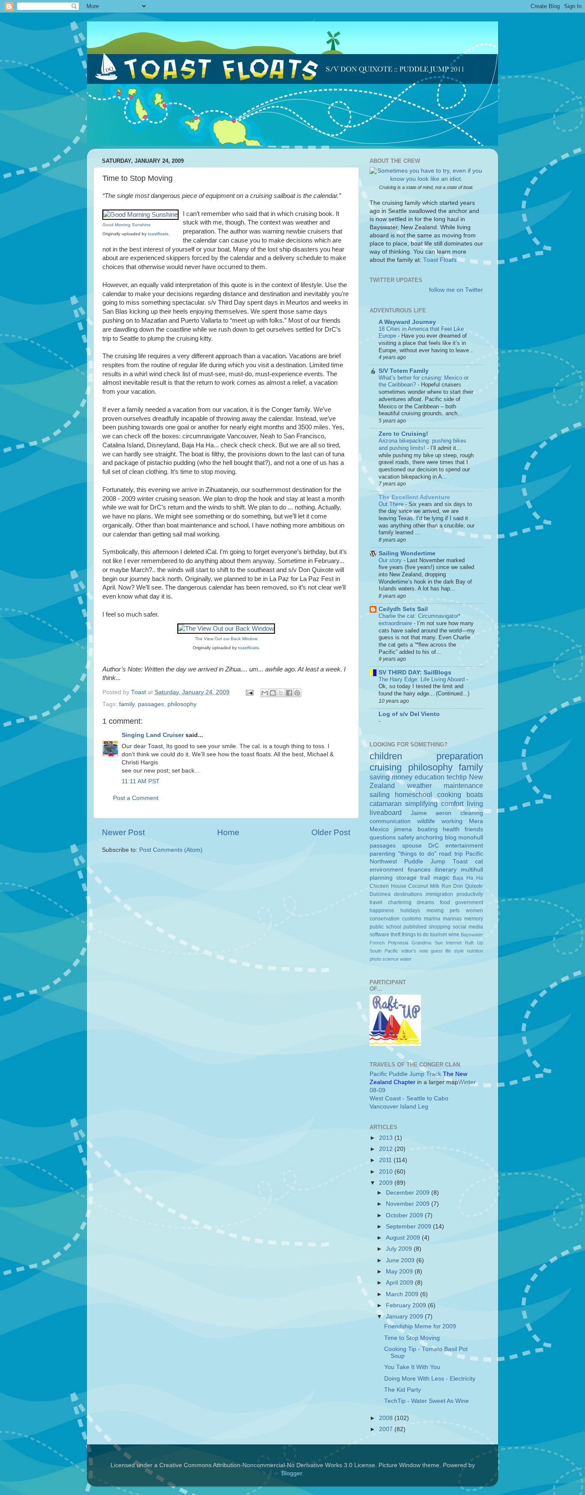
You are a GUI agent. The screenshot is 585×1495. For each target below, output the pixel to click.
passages (151, 704)
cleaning (471, 813)
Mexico (379, 829)
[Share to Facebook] (289, 693)
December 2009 (408, 1192)
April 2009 (400, 1282)
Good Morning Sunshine (126, 224)
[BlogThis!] (273, 693)
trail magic (435, 878)
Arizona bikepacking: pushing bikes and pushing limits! (422, 444)
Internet (454, 942)
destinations (408, 894)
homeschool (413, 794)
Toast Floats (440, 260)
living (475, 803)
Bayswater (472, 934)
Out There (392, 504)
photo (375, 959)
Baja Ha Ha (468, 878)
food (445, 902)
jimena (403, 829)
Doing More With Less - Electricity (429, 1378)
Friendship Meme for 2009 (420, 1326)
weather (419, 785)
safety (406, 837)
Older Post (330, 832)
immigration (439, 894)
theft (395, 935)
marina (432, 919)
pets (455, 911)
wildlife (426, 821)
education (430, 777)
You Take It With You (412, 1367)
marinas (452, 919)
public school (385, 927)
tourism (438, 935)
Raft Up (474, 942)
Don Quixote (468, 886)
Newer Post (123, 832)
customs (411, 919)
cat (479, 861)
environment (386, 869)
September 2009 (409, 1226)
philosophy (182, 704)
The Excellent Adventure (414, 497)
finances (419, 869)
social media (468, 927)
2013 (386, 1138)
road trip (451, 854)
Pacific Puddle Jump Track (405, 1074)
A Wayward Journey (407, 322)
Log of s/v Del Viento (409, 714)
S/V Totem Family (404, 371)
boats (474, 794)
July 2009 (400, 1249)
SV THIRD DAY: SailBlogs (415, 672)
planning (381, 878)
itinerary (446, 869)
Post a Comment (135, 798)
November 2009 (408, 1204)
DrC (433, 845)
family (126, 704)
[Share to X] (281, 693)
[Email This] (264, 693)
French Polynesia (389, 942)
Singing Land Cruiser (153, 735)
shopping (440, 927)
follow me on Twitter (456, 290)
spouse (412, 845)
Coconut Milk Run (429, 886)
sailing (380, 794)
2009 (386, 1183)
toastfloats (158, 233)
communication (390, 821)
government (469, 902)
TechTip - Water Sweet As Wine (426, 1401)
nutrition (475, 950)
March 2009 (403, 1294)
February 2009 (407, 1305)
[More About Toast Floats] (426, 179)
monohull (470, 837)
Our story (391, 560)
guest (436, 950)
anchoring (429, 837)
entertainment (464, 845)
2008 (386, 1418)
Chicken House (388, 886)
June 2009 (401, 1260)
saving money (391, 777)
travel (376, 902)
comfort (452, 803)
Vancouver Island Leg (399, 1106)
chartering (400, 902)
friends (474, 829)
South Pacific (384, 950)
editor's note (414, 950)
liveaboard (386, 812)
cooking (449, 794)
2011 (386, 1160)
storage (406, 878)
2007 (386, 1429)
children (386, 756)
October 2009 (405, 1215)
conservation (385, 919)
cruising (386, 767)
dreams (425, 902)
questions (383, 837)
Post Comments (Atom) (171, 850)
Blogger (291, 1473)
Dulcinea (380, 894)
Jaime (419, 813)
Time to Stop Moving (412, 1338)
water (406, 959)
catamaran (386, 803)
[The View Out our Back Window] (226, 628)
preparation (459, 756)
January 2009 (405, 1316)
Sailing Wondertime (407, 553)
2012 (386, 1149)
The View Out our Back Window (226, 638)
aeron (443, 813)
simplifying (421, 803)
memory (473, 919)
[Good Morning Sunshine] (140, 214)
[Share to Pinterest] (297, 693)
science (390, 959)
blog (451, 837)
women (474, 911)
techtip (457, 777)
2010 (386, 1171)
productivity (470, 894)
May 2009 (400, 1271)
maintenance (463, 785)
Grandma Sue (427, 942)
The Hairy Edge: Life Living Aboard (422, 679)
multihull (472, 869)
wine (454, 935)
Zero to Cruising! (403, 434)
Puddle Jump (424, 861)
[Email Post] (249, 692)
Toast (460, 861)
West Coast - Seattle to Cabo (409, 1098)
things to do (415, 935)
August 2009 (404, 1237)
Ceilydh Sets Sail (403, 609)
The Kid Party (402, 1390)
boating (428, 829)
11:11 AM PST (141, 781)
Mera (476, 821)
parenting (382, 854)
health (451, 829)
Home (228, 832)
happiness (382, 911)
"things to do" (417, 854)
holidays (410, 911)
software (379, 935)
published (415, 927)
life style (454, 950)
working (452, 821)
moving (435, 911)
